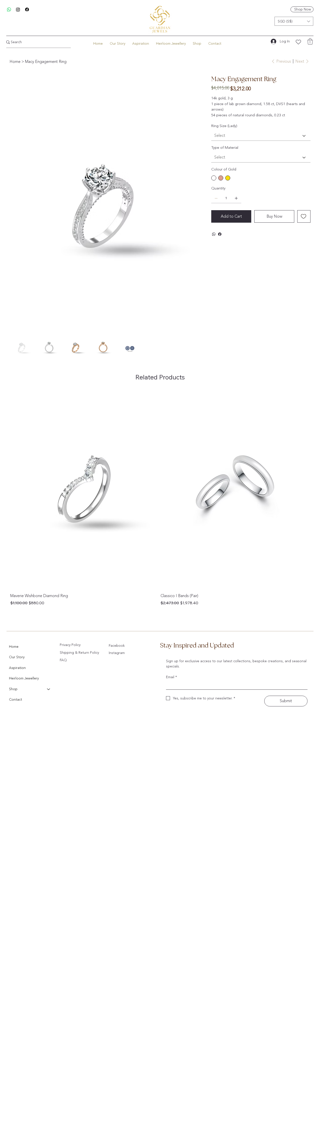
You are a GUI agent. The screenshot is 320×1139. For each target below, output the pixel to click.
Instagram (117, 652)
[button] (294, 21)
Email (171, 677)
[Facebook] (27, 9)
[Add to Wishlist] (303, 216)
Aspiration (17, 667)
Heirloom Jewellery (24, 678)
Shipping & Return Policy (79, 652)
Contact (15, 699)
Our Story (16, 657)
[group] (160, 498)
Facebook (117, 645)
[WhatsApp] (213, 234)
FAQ (63, 660)
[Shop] (48, 689)
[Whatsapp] (9, 9)
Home (13, 646)
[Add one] (236, 198)
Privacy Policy (70, 645)
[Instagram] (18, 9)
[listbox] (294, 21)
